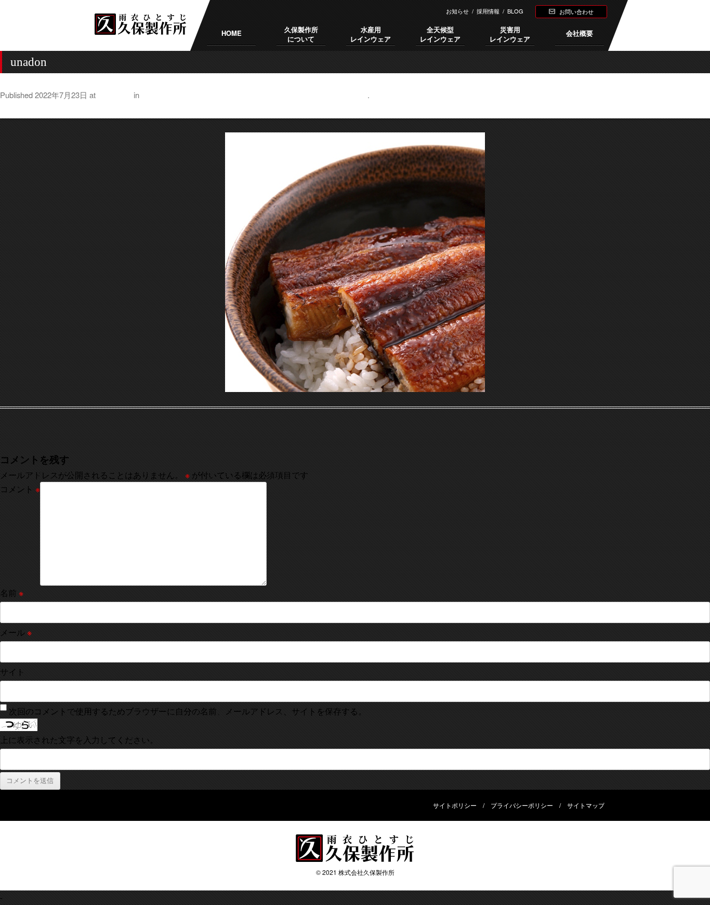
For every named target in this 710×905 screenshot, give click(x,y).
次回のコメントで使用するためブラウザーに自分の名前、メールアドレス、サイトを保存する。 (187, 711)
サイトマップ (585, 805)
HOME (231, 33)
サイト (12, 672)
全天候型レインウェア (440, 34)
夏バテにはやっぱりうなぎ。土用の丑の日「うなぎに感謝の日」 (254, 94)
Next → (696, 110)
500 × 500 (115, 94)
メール (16, 632)
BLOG (515, 11)
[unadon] (355, 262)
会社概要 (579, 33)
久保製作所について (301, 34)
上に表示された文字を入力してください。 (79, 740)
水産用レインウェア (370, 34)
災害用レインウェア (510, 34)
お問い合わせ (576, 11)
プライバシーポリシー (522, 805)
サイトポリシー (455, 805)
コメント (20, 489)
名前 (11, 593)
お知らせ (457, 11)
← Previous (21, 110)
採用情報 (488, 11)
